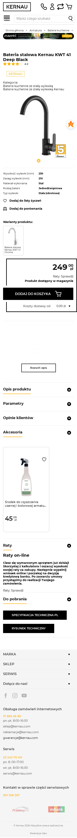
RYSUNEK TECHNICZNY (29, 628)
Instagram (14, 695)
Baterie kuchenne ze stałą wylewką (28, 86)
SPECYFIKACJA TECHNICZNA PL (35, 615)
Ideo (44, 833)
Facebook (5, 695)
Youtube (24, 695)
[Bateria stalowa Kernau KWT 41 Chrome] (13, 236)
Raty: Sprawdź (63, 276)
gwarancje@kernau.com (20, 738)
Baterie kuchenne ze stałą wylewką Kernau (33, 89)
